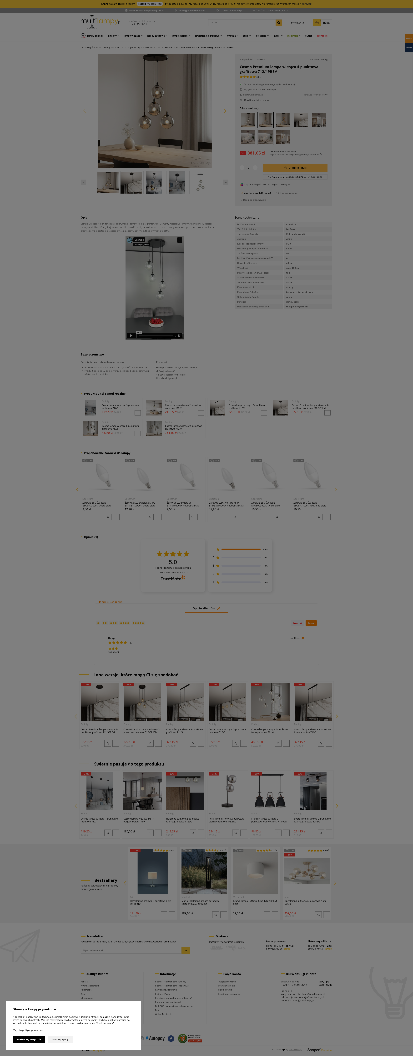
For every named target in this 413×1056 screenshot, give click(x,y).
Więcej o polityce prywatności (28, 1030)
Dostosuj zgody (60, 1039)
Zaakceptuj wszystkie (29, 1039)
